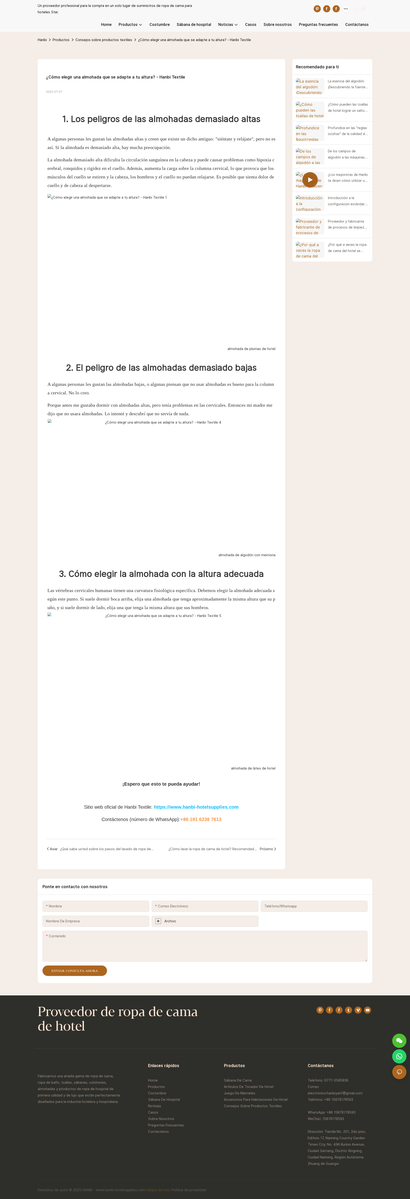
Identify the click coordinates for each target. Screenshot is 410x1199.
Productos (61, 40)
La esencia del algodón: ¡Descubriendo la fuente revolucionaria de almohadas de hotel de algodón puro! (346, 84)
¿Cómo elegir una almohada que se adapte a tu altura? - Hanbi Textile (194, 40)
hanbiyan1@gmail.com (345, 1093)
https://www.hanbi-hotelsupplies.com (196, 807)
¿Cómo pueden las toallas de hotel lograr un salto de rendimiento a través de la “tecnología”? (348, 108)
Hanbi (42, 40)
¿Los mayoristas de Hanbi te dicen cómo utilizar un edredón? (348, 178)
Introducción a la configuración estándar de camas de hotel (346, 201)
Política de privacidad (189, 1190)
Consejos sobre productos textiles (103, 40)
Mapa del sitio (159, 1190)
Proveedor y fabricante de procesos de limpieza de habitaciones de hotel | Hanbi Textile (348, 224)
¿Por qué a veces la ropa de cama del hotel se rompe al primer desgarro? (347, 248)
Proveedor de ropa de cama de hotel (118, 1020)
